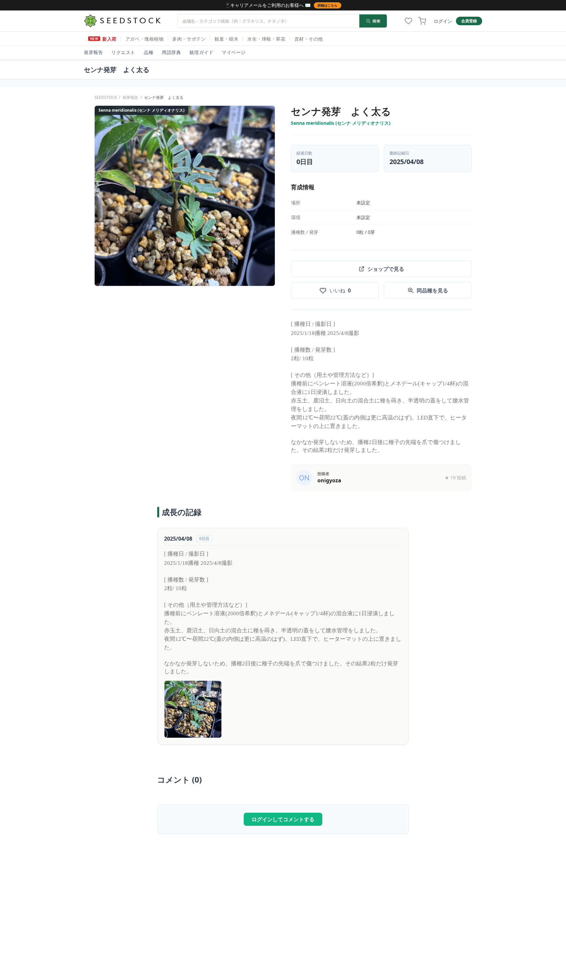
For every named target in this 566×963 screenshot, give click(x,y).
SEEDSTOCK (105, 97)
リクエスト (123, 52)
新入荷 (103, 39)
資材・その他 (308, 39)
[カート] (422, 21)
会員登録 (469, 21)
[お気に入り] (408, 21)
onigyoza (329, 480)
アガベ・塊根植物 (144, 39)
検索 (376, 21)
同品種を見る (432, 290)
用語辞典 (171, 52)
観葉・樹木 (226, 39)
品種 (148, 52)
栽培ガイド (201, 52)
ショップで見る (386, 268)
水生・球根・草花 (266, 39)
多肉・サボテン (189, 39)
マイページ (234, 52)
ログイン (443, 21)
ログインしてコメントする (283, 819)
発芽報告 (93, 52)
